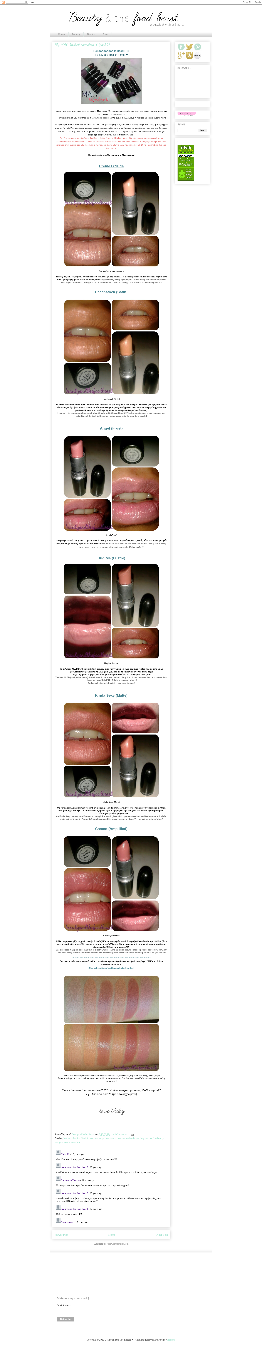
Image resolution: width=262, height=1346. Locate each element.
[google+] (181, 58)
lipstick (84, 1138)
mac (91, 1138)
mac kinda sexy (156, 1138)
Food (105, 34)
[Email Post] (132, 1134)
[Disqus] (111, 1187)
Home (61, 34)
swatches (75, 1142)
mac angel (99, 1138)
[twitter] (189, 50)
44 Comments (120, 1134)
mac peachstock (62, 1142)
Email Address (64, 1305)
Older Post (162, 1234)
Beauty (76, 34)
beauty (67, 1138)
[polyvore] (197, 58)
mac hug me (142, 1138)
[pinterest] (198, 50)
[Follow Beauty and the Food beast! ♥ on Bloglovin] (187, 115)
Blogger (171, 1339)
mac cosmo (111, 1138)
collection (75, 1138)
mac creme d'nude (126, 1138)
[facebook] (181, 50)
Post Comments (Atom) (118, 1243)
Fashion (91, 34)
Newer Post (61, 1234)
